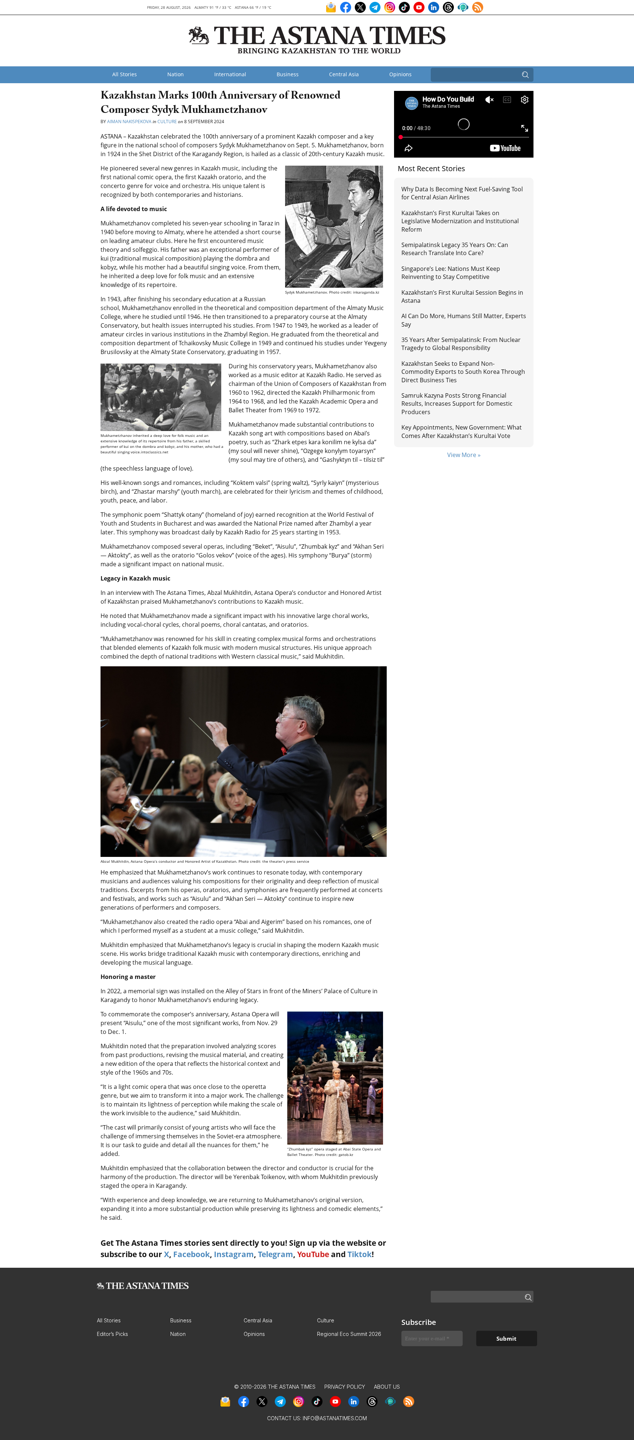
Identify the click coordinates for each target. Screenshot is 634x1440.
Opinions (400, 74)
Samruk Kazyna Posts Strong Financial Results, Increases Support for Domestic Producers (457, 403)
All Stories (124, 74)
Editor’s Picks (112, 1334)
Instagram (234, 1254)
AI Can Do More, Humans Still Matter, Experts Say (463, 320)
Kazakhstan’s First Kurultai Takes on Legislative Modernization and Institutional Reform (460, 221)
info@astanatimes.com (335, 1418)
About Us (387, 1387)
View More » (464, 455)
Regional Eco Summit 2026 (349, 1334)
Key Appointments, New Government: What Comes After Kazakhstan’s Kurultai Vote (461, 431)
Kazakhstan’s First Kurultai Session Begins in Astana (462, 296)
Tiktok (359, 1254)
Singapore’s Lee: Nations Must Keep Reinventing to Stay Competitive (450, 273)
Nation (175, 74)
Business (288, 74)
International (230, 74)
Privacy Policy (344, 1387)
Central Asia (344, 74)
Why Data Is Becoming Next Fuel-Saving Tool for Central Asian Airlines (462, 193)
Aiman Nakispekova (129, 121)
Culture (167, 121)
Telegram (275, 1254)
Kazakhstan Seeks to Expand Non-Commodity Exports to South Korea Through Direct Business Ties (463, 372)
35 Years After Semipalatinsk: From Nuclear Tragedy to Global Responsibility (461, 344)
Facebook (191, 1254)
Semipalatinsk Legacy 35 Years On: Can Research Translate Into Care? (454, 249)
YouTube (313, 1254)
